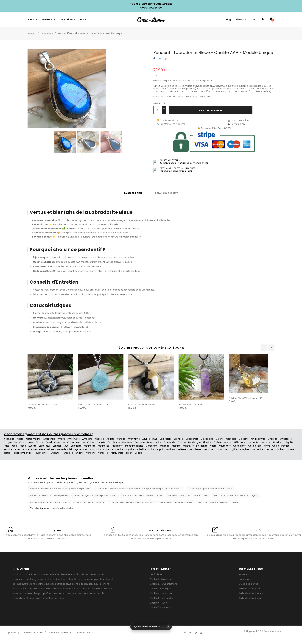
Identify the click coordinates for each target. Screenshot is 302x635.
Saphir (160, 449)
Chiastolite (286, 438)
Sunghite (244, 449)
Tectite (270, 449)
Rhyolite (130, 449)
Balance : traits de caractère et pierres (142, 495)
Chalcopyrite (258, 438)
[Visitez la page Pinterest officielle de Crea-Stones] (195, 632)
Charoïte (272, 438)
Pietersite (31, 449)
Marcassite (152, 445)
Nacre (213, 445)
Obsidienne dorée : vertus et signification (131, 502)
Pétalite (8, 449)
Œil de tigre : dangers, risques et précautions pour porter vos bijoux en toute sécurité (139, 488)
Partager (154, 58)
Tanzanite (257, 449)
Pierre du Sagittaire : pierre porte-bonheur (95, 495)
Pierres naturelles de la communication (188, 495)
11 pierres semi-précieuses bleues (174, 502)
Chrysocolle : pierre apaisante (88, 502)
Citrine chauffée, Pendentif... (246, 398)
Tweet (160, 58)
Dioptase (127, 442)
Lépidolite (76, 445)
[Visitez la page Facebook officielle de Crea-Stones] (185, 632)
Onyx (267, 445)
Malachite (117, 445)
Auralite (121, 438)
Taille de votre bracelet (251, 593)
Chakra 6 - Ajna (158, 602)
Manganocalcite (134, 445)
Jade (14, 445)
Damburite (114, 442)
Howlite (277, 442)
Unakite (80, 452)
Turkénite (54, 452)
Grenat (228, 442)
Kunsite (32, 445)
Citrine (39, 442)
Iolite (6, 445)
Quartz (87, 449)
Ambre (61, 438)
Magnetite (103, 445)
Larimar (57, 445)
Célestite (244, 438)
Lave (66, 445)
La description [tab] (133, 193)
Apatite (110, 438)
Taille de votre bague (250, 598)
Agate (20, 438)
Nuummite (225, 445)
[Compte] (263, 19)
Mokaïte (176, 445)
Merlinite (164, 445)
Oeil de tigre (255, 445)
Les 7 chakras (157, 574)
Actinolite (9, 438)
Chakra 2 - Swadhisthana (163, 583)
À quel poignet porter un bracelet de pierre (210, 488)
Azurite (146, 438)
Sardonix (170, 449)
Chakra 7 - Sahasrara (161, 607)
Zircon (129, 452)
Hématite (253, 442)
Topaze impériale (22, 452)
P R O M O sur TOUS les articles (151, 4)
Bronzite (178, 438)
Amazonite (49, 438)
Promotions (245, 574)
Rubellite (141, 449)
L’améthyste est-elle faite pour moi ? (48, 502)
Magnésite (89, 445)
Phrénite (19, 449)
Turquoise (67, 452)
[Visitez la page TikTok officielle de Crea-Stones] (206, 631)
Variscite (91, 452)
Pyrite (78, 449)
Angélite (99, 438)
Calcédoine (207, 438)
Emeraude (169, 442)
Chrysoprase (26, 442)
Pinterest (166, 58)
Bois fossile (166, 438)
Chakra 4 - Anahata (161, 593)
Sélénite (182, 449)
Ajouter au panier (211, 110)
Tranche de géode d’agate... (45, 404)
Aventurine (134, 438)
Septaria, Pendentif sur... (142, 404)
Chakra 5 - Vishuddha (161, 598)
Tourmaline (40, 452)
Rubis (151, 449)
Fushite (218, 442)
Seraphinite (195, 449)
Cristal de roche (76, 442)
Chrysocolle (10, 442)
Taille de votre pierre (250, 588)
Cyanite (101, 442)
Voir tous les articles (63, 508)
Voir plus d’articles (39, 507)
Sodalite (208, 449)
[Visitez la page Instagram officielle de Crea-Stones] (201, 632)
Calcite (220, 438)
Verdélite (103, 452)
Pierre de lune (46, 449)
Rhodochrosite (101, 449)
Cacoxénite (191, 438)
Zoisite (138, 452)
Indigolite (289, 442)
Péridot (285, 445)
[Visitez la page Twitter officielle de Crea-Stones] (190, 632)
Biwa (154, 438)
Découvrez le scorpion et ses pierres (49, 495)
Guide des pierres (248, 583)
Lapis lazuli (44, 445)
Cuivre (90, 442)
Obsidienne (239, 445)
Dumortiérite (154, 442)
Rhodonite (117, 449)
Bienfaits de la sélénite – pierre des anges (235, 495)
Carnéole (231, 438)
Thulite (280, 449)
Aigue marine (33, 438)
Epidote (182, 442)
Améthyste (73, 438)
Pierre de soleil (64, 449)
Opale (275, 445)
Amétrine (87, 438)
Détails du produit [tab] (166, 193)
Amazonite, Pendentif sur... (94, 404)
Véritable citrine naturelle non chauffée (218, 502)
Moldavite (188, 445)
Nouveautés (245, 579)
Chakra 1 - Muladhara (161, 579)
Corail (48, 442)
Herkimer (266, 442)
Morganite (201, 445)
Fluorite (207, 442)
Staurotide (221, 449)
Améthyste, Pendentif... (192, 404)
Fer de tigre (194, 442)
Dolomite (140, 442)
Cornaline (59, 442)
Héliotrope (240, 442)
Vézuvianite (116, 452)
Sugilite (233, 449)
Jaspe (23, 445)
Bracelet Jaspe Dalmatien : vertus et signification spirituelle (60, 488)
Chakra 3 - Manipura (161, 588)
